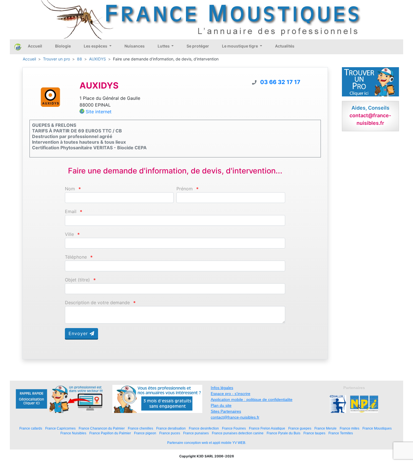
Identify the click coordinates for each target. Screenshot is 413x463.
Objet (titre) (77, 280)
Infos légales (222, 387)
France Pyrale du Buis (283, 433)
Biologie (63, 46)
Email (70, 211)
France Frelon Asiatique (267, 428)
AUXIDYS (97, 59)
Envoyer (79, 333)
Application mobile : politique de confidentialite (251, 399)
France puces (169, 433)
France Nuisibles (73, 433)
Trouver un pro (56, 59)
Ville (69, 234)
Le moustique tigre (240, 46)
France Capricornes (60, 428)
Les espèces (96, 46)
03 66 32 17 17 (280, 82)
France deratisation (171, 428)
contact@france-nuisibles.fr (235, 417)
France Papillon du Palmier (110, 433)
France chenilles (140, 428)
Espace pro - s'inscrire (230, 393)
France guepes (299, 428)
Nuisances (134, 46)
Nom (70, 189)
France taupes (314, 433)
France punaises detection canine (238, 433)
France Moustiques (377, 428)
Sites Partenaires (226, 411)
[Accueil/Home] (17, 46)
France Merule (325, 428)
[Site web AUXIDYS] (50, 97)
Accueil (35, 46)
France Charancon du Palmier (102, 428)
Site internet (99, 111)
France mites (349, 428)
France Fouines (234, 428)
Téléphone (76, 257)
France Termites (340, 433)
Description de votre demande (97, 303)
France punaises (196, 433)
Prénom (184, 189)
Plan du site (221, 405)
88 (79, 59)
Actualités (284, 46)
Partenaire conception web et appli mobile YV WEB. (206, 443)
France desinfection (204, 428)
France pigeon (145, 433)
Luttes (164, 46)
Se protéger (198, 46)
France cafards (30, 428)
